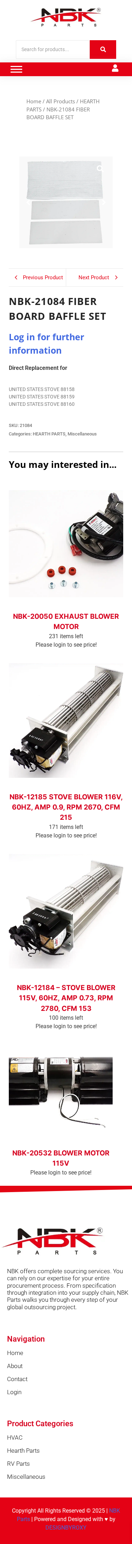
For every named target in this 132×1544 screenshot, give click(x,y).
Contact (17, 1379)
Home (33, 101)
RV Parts (18, 1463)
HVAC (15, 1437)
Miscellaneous (82, 434)
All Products (60, 101)
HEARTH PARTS (49, 434)
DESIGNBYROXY (66, 1527)
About (15, 1365)
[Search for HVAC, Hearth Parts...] (103, 49)
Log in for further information (66, 607)
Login (14, 1392)
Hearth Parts (23, 1450)
